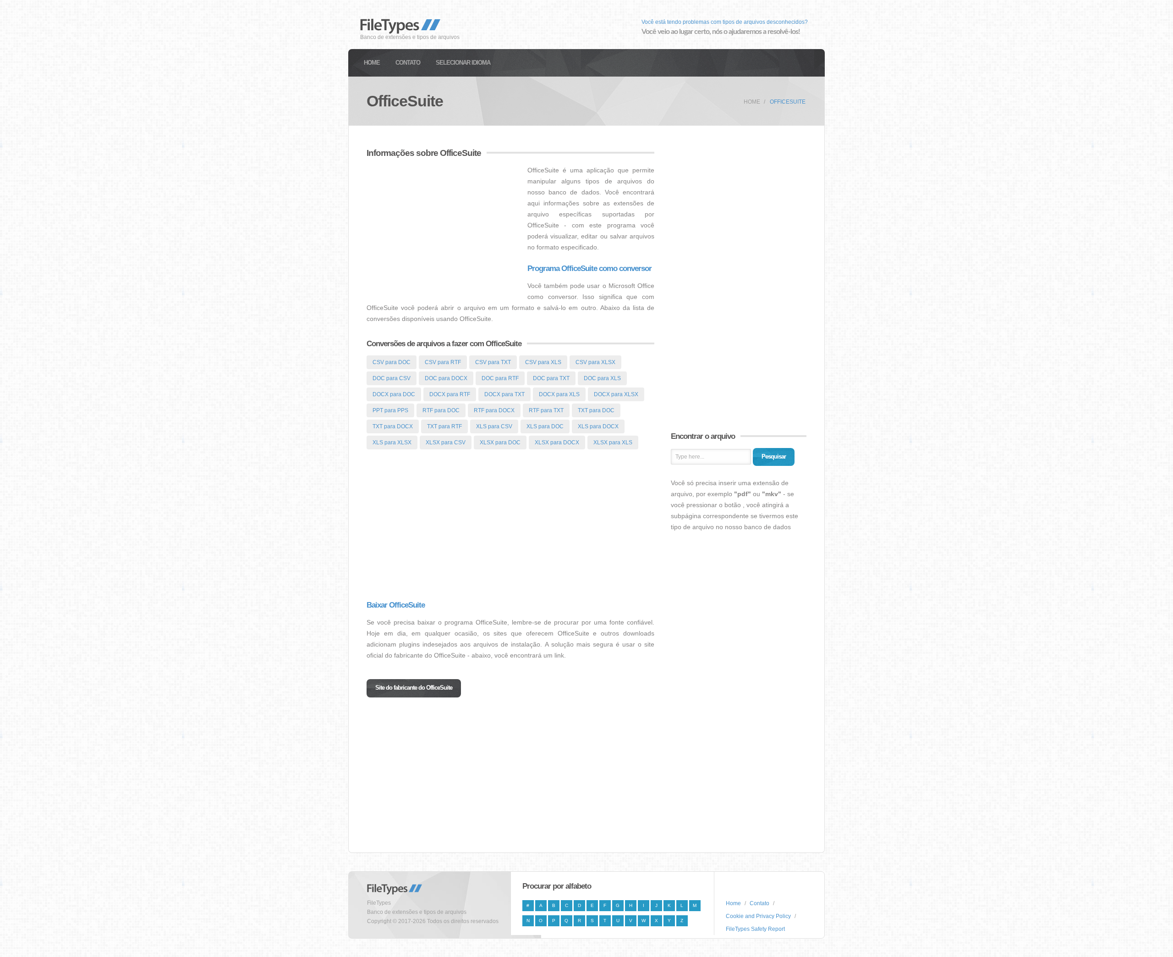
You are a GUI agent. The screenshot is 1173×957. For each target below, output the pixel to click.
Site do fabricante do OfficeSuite (413, 687)
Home (372, 62)
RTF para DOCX (494, 410)
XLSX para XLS (612, 442)
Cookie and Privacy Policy (758, 916)
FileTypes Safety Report (755, 929)
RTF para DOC (441, 410)
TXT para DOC (596, 410)
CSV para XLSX (595, 362)
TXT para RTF (444, 426)
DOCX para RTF (449, 394)
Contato (407, 62)
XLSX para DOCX (557, 442)
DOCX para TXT (504, 394)
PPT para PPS (390, 410)
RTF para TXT (546, 410)
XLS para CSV (494, 426)
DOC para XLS (602, 378)
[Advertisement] (444, 229)
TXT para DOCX (393, 426)
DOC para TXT (551, 378)
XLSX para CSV (446, 442)
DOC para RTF (500, 378)
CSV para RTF (443, 362)
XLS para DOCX (598, 426)
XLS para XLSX (392, 442)
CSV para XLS (543, 362)
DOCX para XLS (559, 394)
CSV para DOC (392, 362)
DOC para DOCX (446, 378)
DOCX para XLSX (616, 394)
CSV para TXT (493, 362)
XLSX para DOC (500, 442)
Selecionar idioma (463, 62)
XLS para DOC (545, 426)
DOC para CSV (392, 378)
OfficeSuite (788, 102)
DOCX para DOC (394, 394)
